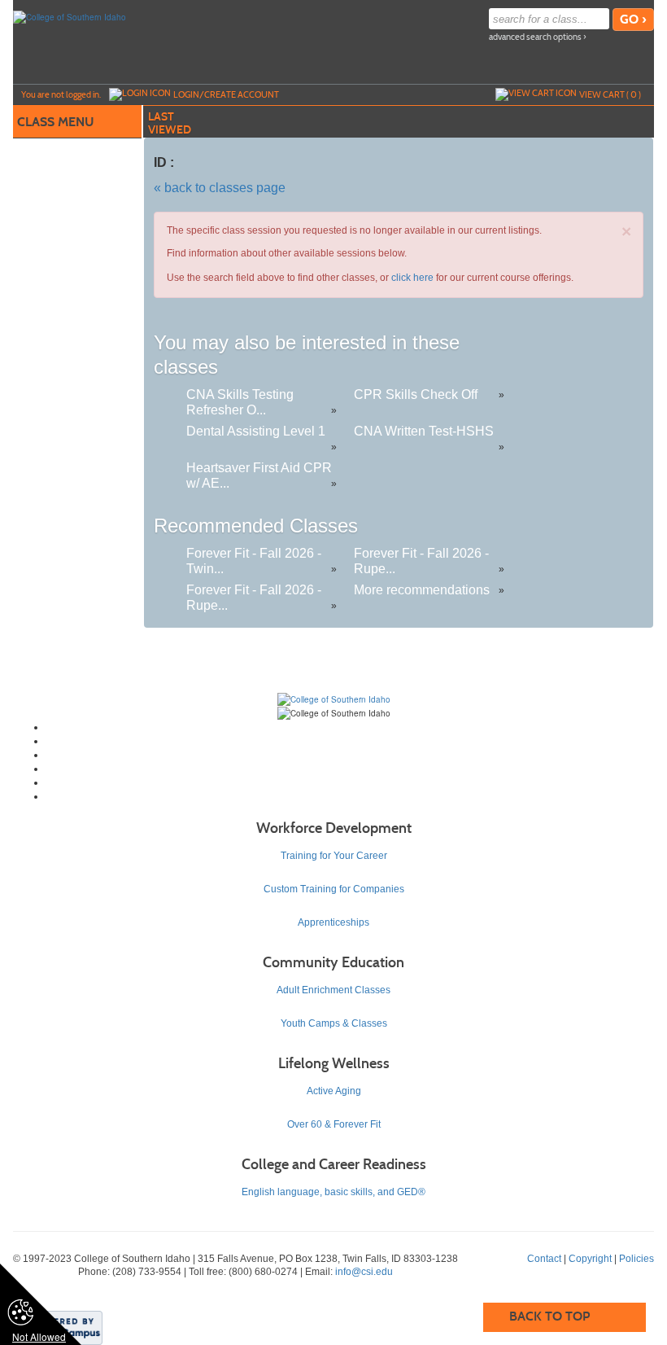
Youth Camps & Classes (334, 1023)
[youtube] (350, 768)
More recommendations (422, 590)
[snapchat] (350, 796)
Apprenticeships (333, 922)
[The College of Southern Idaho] (333, 698)
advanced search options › (537, 37)
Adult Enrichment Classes (333, 990)
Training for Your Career (334, 855)
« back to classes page (220, 188)
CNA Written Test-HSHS (424, 431)
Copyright (590, 1258)
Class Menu (55, 121)
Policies (636, 1258)
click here (412, 277)
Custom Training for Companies (334, 889)
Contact (544, 1258)
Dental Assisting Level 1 (255, 431)
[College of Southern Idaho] (69, 16)
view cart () (610, 94)
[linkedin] (350, 782)
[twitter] (350, 741)
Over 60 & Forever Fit (334, 1124)
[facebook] (350, 727)
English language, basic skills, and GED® (333, 1192)
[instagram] (350, 754)
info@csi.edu (364, 1271)
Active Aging (334, 1091)
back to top (549, 1316)
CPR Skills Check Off (415, 394)
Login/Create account (226, 94)
